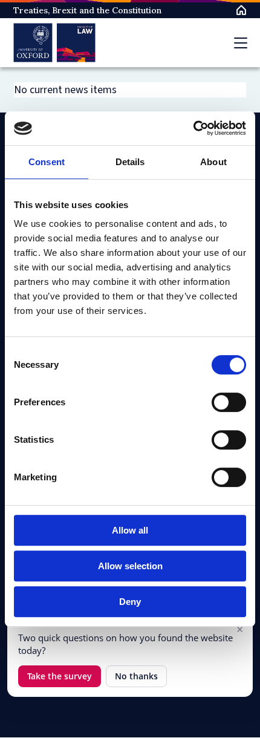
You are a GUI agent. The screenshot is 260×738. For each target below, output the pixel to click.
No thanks (136, 676)
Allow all (130, 530)
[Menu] (240, 43)
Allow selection (130, 566)
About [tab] (213, 162)
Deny (130, 601)
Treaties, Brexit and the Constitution (87, 10)
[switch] (229, 402)
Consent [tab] (46, 162)
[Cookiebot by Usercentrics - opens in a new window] (193, 128)
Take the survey (59, 676)
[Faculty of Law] (54, 42)
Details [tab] (130, 162)
